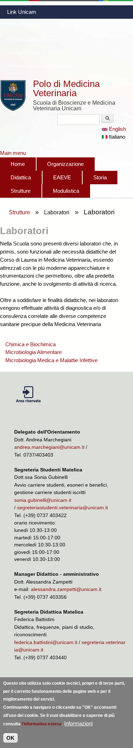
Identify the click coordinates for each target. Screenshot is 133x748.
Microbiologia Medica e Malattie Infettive (51, 360)
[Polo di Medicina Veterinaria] (13, 109)
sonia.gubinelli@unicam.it (42, 500)
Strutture (21, 191)
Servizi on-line (23, 52)
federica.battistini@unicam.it (45, 642)
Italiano (116, 137)
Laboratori (57, 212)
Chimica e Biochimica (30, 344)
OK (10, 738)
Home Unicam (24, 25)
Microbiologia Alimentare (33, 352)
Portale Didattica (26, 39)
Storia (100, 177)
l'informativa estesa (42, 723)
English (116, 129)
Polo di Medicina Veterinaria (66, 88)
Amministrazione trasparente (40, 66)
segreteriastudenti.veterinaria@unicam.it (62, 507)
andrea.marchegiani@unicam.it (49, 447)
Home (18, 164)
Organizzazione (65, 164)
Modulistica (66, 191)
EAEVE (62, 177)
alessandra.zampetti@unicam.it (66, 589)
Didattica (21, 177)
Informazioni (78, 723)
